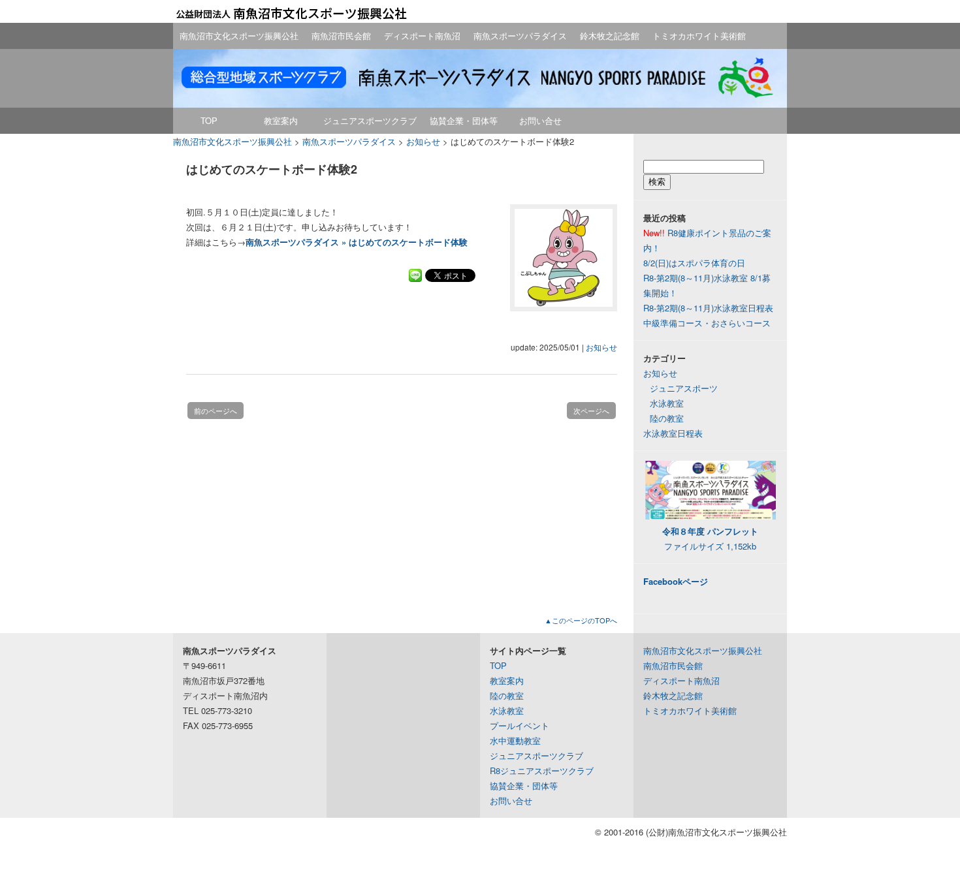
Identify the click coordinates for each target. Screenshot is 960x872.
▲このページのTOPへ (581, 620)
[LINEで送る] (415, 274)
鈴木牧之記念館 (609, 35)
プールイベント (519, 725)
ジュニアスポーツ (684, 388)
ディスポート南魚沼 (422, 35)
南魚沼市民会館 (341, 35)
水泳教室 (667, 403)
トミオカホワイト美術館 (699, 35)
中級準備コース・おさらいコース (707, 323)
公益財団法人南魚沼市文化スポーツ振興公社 (290, 13)
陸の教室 (667, 418)
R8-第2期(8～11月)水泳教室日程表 (708, 308)
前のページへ (215, 410)
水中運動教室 (515, 740)
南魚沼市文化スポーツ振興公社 (239, 35)
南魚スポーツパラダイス (520, 35)
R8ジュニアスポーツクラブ (542, 770)
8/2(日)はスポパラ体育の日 (694, 263)
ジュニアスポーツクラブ (370, 120)
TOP (208, 120)
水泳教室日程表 (673, 433)
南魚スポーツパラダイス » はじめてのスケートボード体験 (357, 242)
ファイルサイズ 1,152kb (710, 538)
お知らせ (601, 346)
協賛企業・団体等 (464, 120)
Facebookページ (675, 581)
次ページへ (591, 410)
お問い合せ (540, 120)
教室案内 (281, 120)
